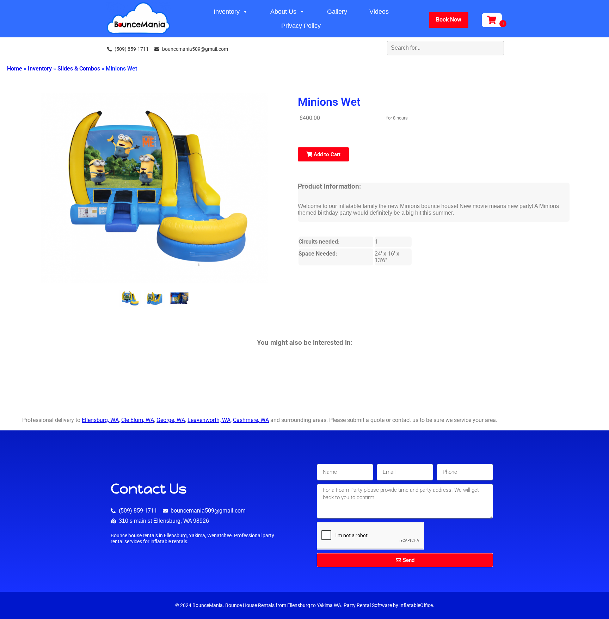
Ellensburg (298, 605)
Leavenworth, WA (208, 420)
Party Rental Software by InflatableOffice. (389, 605)
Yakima (325, 605)
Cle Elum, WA (137, 420)
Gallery (337, 11)
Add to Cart (326, 154)
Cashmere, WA (251, 420)
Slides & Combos (78, 68)
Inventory (227, 11)
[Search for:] (430, 48)
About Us (283, 11)
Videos (379, 11)
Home (14, 68)
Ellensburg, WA (100, 420)
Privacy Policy (301, 25)
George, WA (170, 420)
